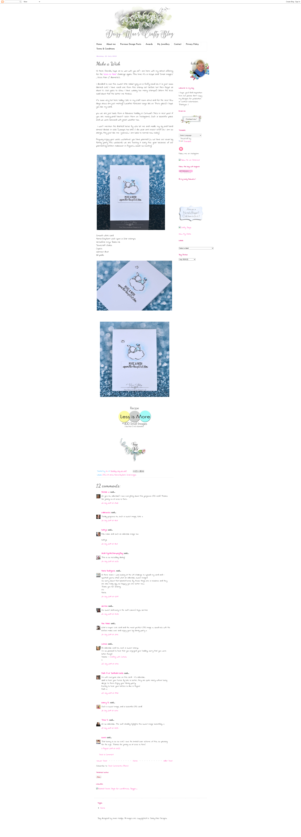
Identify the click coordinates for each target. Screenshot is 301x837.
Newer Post (102, 760)
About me (111, 44)
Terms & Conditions (105, 49)
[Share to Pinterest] (143, 471)
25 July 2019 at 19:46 (109, 693)
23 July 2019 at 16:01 (109, 520)
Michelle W (105, 492)
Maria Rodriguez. (108, 570)
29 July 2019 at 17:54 (109, 728)
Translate (187, 141)
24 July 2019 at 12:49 (109, 596)
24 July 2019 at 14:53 (110, 614)
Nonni (103, 737)
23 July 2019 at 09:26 (109, 503)
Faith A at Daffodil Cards (112, 673)
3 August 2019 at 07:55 (110, 748)
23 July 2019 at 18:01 (109, 544)
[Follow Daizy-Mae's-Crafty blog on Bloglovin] (186, 172)
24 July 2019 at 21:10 (109, 634)
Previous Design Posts (130, 44)
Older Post (168, 760)
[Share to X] (138, 471)
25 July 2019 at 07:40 (110, 663)
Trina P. (104, 720)
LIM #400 (110, 475)
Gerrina (104, 606)
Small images (131, 475)
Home (99, 44)
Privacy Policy (192, 44)
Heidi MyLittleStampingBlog (112, 553)
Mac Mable (105, 623)
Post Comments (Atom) (118, 766)
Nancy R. (105, 702)
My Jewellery (163, 44)
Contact (177, 44)
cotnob (104, 644)
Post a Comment (106, 754)
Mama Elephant (120, 475)
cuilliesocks (105, 512)
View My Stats (185, 234)
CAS (104, 475)
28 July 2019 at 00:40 (109, 710)
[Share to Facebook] (141, 471)
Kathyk (104, 530)
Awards (149, 44)
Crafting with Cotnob (118, 657)
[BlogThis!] (136, 471)
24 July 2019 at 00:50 (110, 561)
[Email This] (134, 471)
